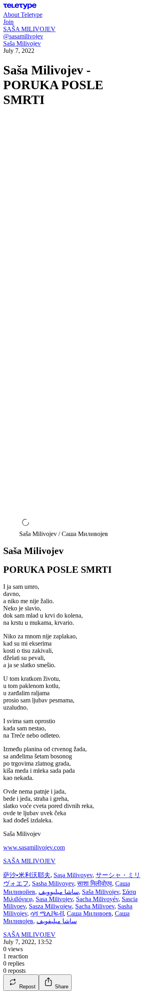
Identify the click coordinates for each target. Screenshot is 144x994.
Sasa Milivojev (54, 899)
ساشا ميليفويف (56, 921)
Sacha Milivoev (94, 906)
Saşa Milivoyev (73, 875)
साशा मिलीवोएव (94, 883)
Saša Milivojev (22, 43)
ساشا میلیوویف (58, 891)
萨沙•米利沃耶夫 (26, 875)
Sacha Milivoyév (97, 899)
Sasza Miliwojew (50, 906)
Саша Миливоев (89, 913)
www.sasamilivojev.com (34, 847)
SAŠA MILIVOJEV (29, 861)
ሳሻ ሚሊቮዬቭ (47, 913)
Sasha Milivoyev (53, 883)
